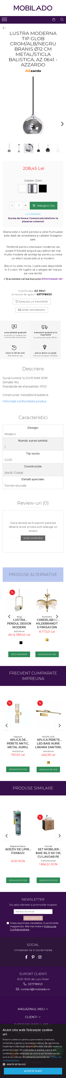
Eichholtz (47, 616)
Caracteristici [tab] (33, 417)
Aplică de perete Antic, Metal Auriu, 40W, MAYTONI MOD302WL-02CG (18, 743)
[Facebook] (26, 957)
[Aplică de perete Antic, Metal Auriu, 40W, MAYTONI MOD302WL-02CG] (17, 713)
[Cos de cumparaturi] (54, 19)
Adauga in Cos (45, 205)
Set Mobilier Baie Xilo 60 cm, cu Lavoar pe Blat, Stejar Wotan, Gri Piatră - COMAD (48, 853)
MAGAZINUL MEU (31, 1009)
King (19, 616)
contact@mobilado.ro (35, 989)
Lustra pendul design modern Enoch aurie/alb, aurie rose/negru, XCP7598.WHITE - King (19, 623)
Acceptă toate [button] (33, 1071)
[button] (33, 1064)
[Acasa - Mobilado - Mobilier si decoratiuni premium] (33, 8)
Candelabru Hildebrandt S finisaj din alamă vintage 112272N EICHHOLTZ (47, 623)
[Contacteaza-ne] (45, 19)
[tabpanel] (33, 110)
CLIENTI (31, 1017)
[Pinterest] (33, 957)
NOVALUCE (48, 736)
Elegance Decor (18, 846)
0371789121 (35, 984)
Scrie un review (33, 538)
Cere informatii (33, 309)
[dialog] (33, 1051)
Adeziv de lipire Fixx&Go (18, 851)
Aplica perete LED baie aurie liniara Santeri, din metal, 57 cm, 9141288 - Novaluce (48, 743)
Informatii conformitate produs (24, 401)
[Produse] (5, 20)
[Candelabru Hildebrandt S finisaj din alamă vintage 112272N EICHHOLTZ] (47, 601)
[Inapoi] (2, 28)
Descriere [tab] (33, 369)
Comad (48, 846)
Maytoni (18, 736)
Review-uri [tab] (33, 503)
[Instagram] (40, 957)
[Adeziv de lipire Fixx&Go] (17, 822)
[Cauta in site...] (62, 19)
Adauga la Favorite (33, 301)
